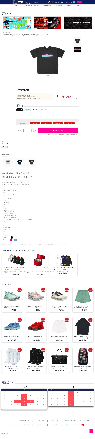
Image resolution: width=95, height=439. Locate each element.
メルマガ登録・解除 (24, 425)
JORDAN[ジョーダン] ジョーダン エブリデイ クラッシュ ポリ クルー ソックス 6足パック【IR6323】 (12, 367)
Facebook (72, 424)
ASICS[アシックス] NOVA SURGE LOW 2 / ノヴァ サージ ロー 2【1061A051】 (12, 307)
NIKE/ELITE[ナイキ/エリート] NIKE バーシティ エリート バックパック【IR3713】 (82, 367)
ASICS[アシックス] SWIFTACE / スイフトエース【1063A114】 (35, 307)
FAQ (71, 2)
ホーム (9, 420)
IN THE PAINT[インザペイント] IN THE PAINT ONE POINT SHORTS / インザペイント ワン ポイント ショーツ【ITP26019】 (83, 307)
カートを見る (55, 425)
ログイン (57, 2)
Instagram (87, 424)
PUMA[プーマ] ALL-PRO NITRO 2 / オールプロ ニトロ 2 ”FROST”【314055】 (12, 337)
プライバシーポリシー (85, 420)
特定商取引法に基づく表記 (72, 134)
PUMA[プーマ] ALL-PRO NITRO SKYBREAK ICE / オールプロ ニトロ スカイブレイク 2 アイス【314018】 (35, 337)
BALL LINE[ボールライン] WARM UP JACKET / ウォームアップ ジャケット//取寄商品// (16, 268)
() (79, 2)
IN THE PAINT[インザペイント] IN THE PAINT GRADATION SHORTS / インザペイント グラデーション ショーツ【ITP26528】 (59, 337)
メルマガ (62, 2)
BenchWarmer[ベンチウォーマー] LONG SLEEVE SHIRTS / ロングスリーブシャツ (62, 268)
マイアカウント (9, 425)
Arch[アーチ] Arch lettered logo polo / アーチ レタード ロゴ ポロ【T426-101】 (82, 337)
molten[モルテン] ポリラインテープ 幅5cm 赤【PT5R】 (37, 268)
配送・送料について (40, 420)
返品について (62, 134)
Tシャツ (4, 146)
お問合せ (67, 2)
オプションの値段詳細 (52, 134)
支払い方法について (24, 420)
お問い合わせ (40, 425)
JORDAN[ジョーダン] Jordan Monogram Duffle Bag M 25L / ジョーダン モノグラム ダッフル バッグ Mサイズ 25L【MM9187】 (59, 367)
